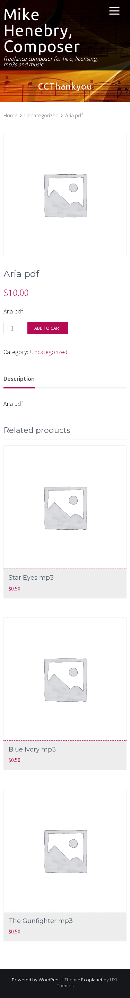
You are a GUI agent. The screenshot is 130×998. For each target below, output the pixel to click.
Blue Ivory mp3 (32, 749)
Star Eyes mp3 (31, 577)
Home (10, 115)
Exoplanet (92, 980)
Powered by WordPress (36, 980)
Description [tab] (19, 379)
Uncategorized (41, 115)
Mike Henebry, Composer (41, 30)
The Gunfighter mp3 (41, 921)
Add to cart (47, 328)
